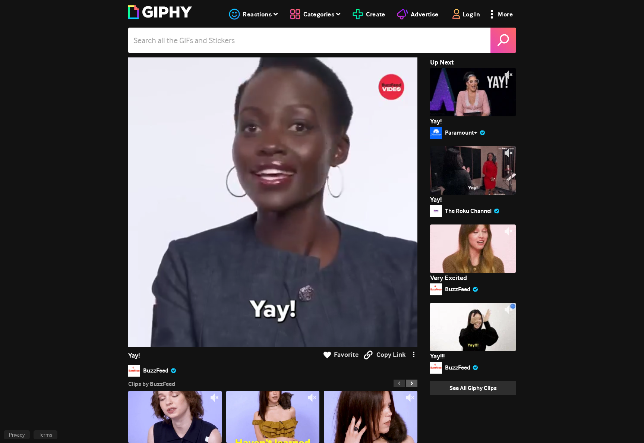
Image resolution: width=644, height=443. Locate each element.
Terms (45, 435)
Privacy (17, 435)
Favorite (346, 355)
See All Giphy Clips (473, 388)
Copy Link (390, 355)
